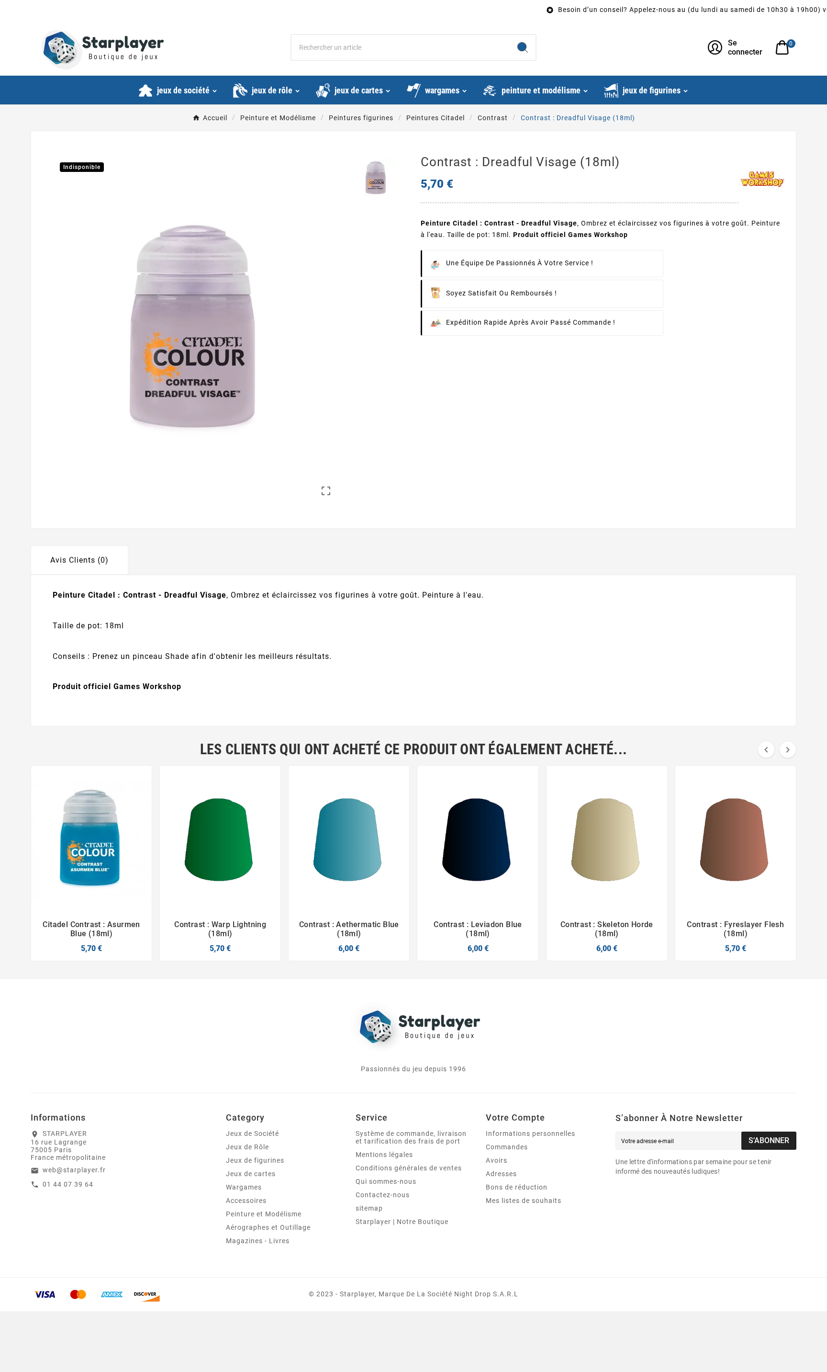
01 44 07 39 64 (68, 1184)
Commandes (507, 1147)
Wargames (244, 1187)
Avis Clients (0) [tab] (79, 560)
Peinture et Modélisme (264, 1214)
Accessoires (246, 1200)
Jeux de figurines (255, 1160)
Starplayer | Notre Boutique (402, 1221)
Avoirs (496, 1160)
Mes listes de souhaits (523, 1200)
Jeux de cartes (251, 1174)
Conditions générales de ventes (409, 1168)
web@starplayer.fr (74, 1170)
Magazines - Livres (258, 1241)
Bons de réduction (517, 1187)
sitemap (369, 1208)
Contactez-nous (383, 1195)
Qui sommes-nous (386, 1181)
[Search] (522, 47)
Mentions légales (384, 1154)
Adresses (501, 1174)
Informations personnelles (530, 1133)
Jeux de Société (252, 1133)
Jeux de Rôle (247, 1147)
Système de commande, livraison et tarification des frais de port (411, 1137)
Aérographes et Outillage (268, 1227)
